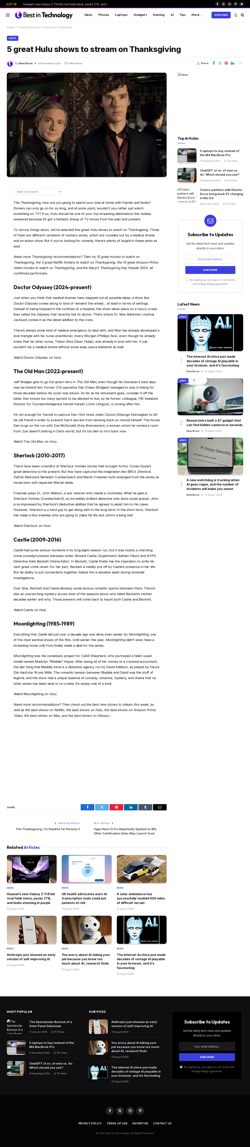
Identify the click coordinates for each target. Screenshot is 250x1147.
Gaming (159, 15)
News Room (26, 63)
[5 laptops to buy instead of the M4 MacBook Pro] (187, 155)
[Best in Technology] (44, 15)
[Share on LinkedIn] (232, 63)
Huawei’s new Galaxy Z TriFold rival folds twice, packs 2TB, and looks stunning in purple (67, 4)
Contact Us (162, 1123)
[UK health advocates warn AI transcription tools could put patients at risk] (87, 869)
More (196, 15)
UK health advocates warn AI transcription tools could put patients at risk (84, 898)
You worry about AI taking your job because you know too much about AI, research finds (86, 959)
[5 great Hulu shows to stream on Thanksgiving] (87, 125)
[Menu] (8, 15)
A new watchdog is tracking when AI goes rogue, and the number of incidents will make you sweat (213, 484)
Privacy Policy (206, 283)
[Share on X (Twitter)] (220, 63)
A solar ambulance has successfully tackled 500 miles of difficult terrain (141, 898)
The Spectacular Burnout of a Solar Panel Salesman (50, 1024)
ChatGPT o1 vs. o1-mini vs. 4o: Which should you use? (219, 172)
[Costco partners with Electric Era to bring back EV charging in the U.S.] (187, 194)
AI (172, 15)
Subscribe (221, 14)
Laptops (121, 15)
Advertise (140, 1123)
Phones (103, 15)
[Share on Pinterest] (226, 63)
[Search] (242, 15)
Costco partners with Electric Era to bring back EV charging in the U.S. (221, 194)
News (89, 15)
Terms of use (117, 1123)
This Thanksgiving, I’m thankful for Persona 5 (48, 829)
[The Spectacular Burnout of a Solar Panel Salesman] (16, 1026)
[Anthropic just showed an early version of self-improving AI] (32, 930)
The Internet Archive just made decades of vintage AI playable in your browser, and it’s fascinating (141, 961)
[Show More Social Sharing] (240, 63)
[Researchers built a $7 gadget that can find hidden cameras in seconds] (210, 396)
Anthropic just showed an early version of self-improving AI (31, 957)
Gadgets (140, 15)
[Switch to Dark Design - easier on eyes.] (236, 15)
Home (10, 27)
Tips (182, 15)
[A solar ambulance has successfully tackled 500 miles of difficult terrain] (142, 869)
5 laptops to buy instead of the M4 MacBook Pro (219, 153)
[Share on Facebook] (214, 63)
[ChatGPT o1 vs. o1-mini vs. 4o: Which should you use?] (187, 175)
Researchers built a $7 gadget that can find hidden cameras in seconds (215, 422)
